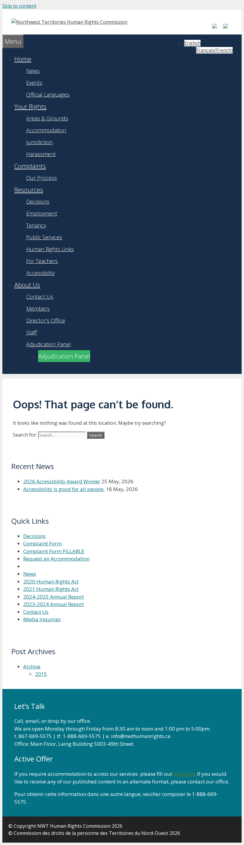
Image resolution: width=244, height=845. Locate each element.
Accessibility (40, 272)
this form (184, 773)
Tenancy (36, 225)
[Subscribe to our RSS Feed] (228, 28)
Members (38, 308)
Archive (31, 666)
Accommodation (46, 130)
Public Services (44, 237)
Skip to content (19, 6)
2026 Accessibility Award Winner (61, 481)
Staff (31, 332)
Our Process (41, 177)
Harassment (41, 154)
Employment (41, 213)
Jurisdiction (39, 142)
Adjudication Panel (48, 344)
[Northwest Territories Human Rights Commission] (69, 22)
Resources (28, 189)
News (33, 70)
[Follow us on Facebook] (217, 28)
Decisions (37, 201)
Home (22, 59)
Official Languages (48, 94)
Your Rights (30, 106)
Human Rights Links (50, 249)
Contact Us (39, 296)
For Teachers (42, 261)
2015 (41, 674)
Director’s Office (45, 320)
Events (34, 82)
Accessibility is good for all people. (64, 489)
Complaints (30, 166)
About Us (27, 285)
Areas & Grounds (47, 118)
